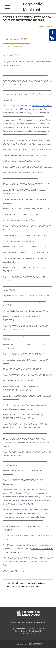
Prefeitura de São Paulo (28, 611)
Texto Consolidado (16, 47)
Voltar (41, 27)
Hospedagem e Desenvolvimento (28, 643)
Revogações (11, 55)
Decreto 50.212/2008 (23, 504)
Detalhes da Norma (16, 39)
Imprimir (49, 27)
